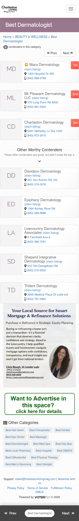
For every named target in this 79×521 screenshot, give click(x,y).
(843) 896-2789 (36, 78)
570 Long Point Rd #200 (42, 102)
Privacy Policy (15, 488)
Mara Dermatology (43, 64)
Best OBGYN (64, 450)
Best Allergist (44, 464)
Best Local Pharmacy (18, 450)
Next (66, 53)
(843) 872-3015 (36, 135)
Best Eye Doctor (15, 437)
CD (11, 126)
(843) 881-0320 (36, 106)
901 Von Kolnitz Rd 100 (42, 180)
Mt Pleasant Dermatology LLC (44, 95)
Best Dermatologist (16, 443)
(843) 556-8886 (36, 213)
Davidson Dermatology (42, 171)
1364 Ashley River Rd (41, 208)
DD (11, 175)
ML (11, 98)
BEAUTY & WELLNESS (31, 36)
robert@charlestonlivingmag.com (35, 479)
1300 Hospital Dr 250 (40, 73)
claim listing (32, 69)
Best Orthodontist (15, 457)
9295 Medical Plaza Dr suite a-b (47, 294)
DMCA (39, 492)
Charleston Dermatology (44, 122)
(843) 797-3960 (36, 299)
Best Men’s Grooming (18, 464)
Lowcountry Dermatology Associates (44, 230)
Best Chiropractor (39, 430)
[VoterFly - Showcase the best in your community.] (42, 497)
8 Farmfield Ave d (38, 237)
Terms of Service (37, 488)
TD (11, 290)
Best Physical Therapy (44, 457)
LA (11, 232)
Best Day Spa (64, 443)
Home (7, 36)
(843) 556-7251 (36, 241)
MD (11, 69)
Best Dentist (63, 430)
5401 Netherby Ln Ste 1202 (44, 131)
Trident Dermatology (40, 285)
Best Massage (38, 437)
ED (11, 204)
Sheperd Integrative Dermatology (40, 259)
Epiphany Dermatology (42, 199)
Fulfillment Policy (61, 488)
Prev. (53, 53)
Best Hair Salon (14, 430)
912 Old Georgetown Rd (42, 266)
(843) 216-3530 (36, 270)
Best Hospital (44, 450)
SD (11, 261)
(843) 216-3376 (36, 184)
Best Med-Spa (41, 443)
